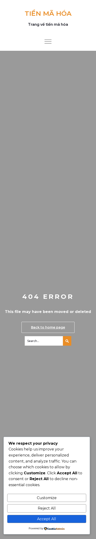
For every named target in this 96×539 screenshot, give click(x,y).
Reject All (47, 508)
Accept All (46, 519)
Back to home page (48, 327)
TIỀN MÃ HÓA (48, 13)
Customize (47, 498)
